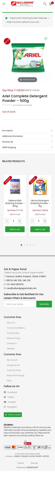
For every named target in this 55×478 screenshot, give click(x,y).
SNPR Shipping (9, 147)
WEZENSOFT (32, 467)
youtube (11, 401)
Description (7, 130)
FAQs (9, 380)
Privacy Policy (13, 333)
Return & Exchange (15, 375)
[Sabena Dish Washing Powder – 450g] (15, 186)
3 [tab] (27, 245)
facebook (12, 392)
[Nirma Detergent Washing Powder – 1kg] (40, 186)
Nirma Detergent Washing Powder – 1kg (40, 203)
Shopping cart (13, 365)
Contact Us (12, 343)
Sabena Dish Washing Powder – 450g (15, 203)
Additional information (12, 136)
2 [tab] (24, 245)
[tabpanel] (15, 205)
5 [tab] (33, 245)
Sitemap (11, 348)
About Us (11, 322)
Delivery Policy (13, 338)
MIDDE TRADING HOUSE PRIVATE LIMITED (32, 456)
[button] (50, 4)
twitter (10, 397)
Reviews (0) (7, 141)
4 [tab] (30, 245)
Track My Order (14, 370)
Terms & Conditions (16, 327)
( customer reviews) (22, 105)
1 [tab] (21, 245)
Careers (20, 463)
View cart (43, 18)
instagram (11, 406)
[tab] (27, 130)
